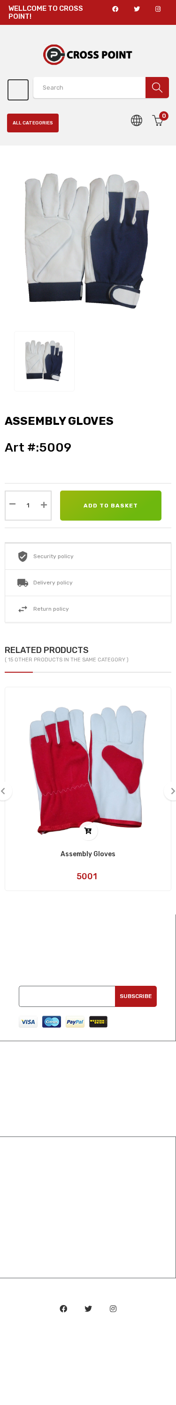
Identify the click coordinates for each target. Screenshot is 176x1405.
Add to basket (111, 505)
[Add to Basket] (88, 831)
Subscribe (136, 996)
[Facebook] (63, 1309)
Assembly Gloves (88, 854)
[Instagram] (113, 1309)
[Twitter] (88, 1309)
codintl (88, 1339)
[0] (157, 140)
